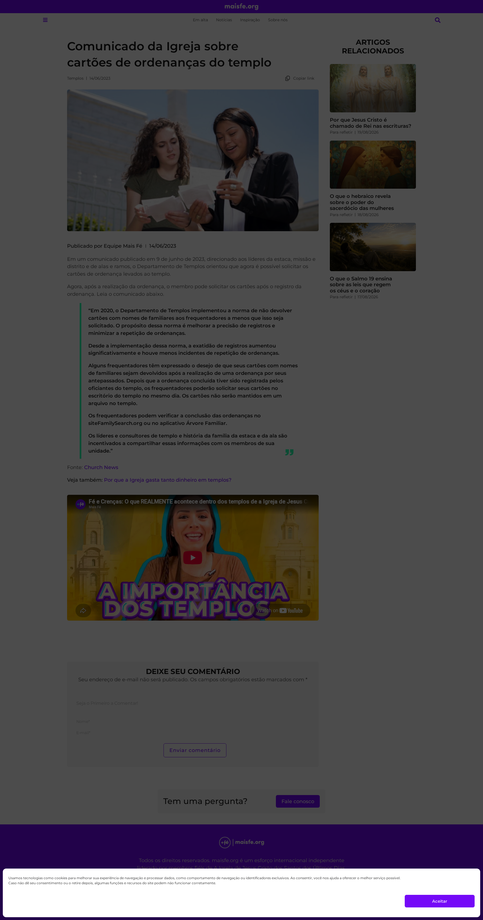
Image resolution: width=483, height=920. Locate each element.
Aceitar (439, 901)
